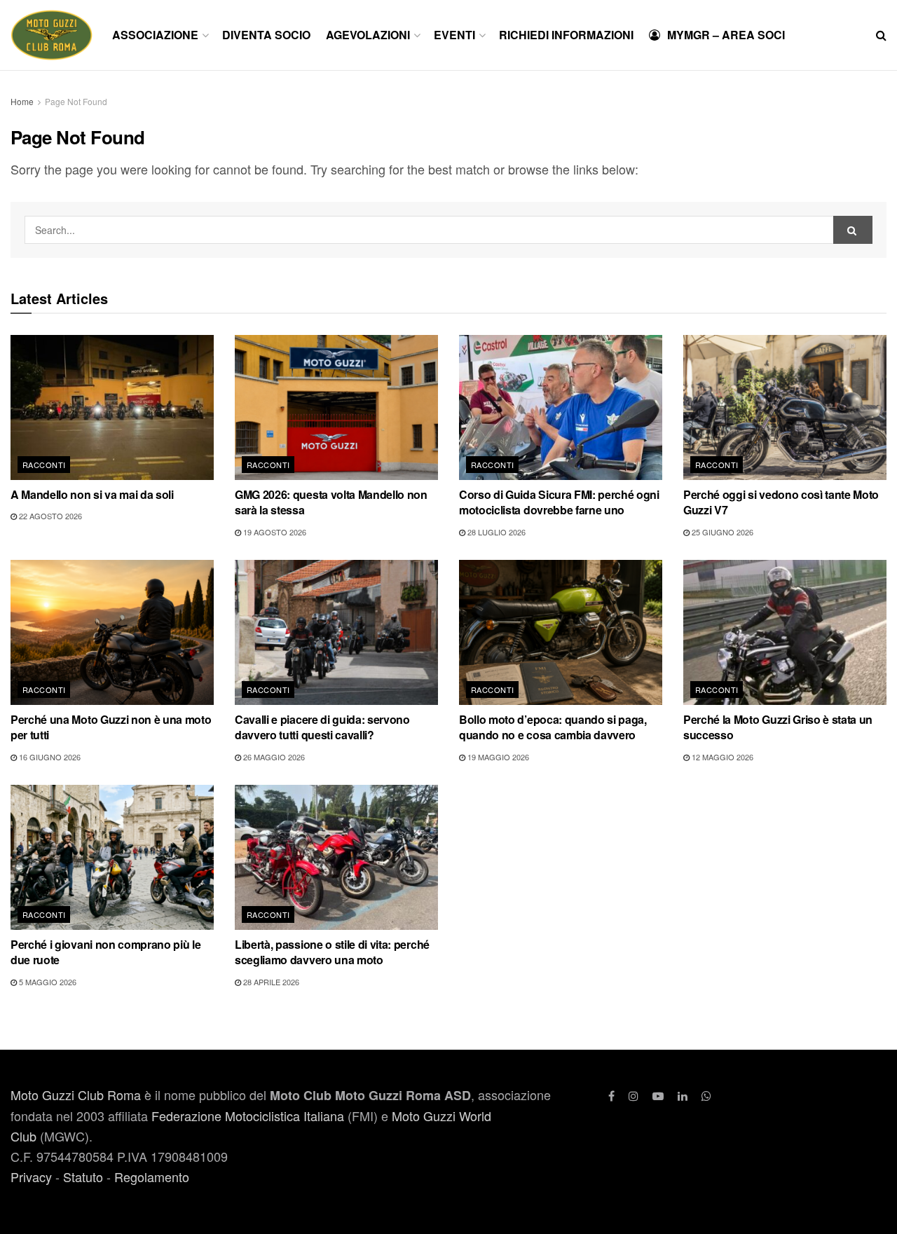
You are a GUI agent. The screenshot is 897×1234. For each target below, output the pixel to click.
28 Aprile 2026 (270, 981)
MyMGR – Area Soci (726, 35)
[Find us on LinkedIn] (682, 1095)
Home (22, 101)
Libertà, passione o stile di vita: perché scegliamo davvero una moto (332, 952)
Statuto (83, 1176)
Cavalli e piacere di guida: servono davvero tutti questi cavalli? (322, 727)
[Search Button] (881, 35)
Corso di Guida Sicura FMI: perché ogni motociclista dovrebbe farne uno (559, 502)
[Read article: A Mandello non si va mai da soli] (112, 407)
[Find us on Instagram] (633, 1095)
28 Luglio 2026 (495, 531)
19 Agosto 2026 (273, 531)
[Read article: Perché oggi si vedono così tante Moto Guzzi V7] (784, 407)
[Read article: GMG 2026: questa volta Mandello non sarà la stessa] (336, 407)
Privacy (31, 1176)
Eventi (454, 35)
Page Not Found (76, 101)
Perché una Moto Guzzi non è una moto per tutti (111, 727)
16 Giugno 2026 (49, 756)
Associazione (155, 35)
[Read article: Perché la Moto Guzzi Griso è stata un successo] (784, 632)
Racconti (44, 464)
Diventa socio (266, 35)
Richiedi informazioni (566, 35)
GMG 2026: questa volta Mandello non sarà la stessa (331, 502)
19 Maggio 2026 (497, 756)
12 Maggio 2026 (721, 756)
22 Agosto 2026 (49, 515)
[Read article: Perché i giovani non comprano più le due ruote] (112, 857)
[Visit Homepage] (52, 35)
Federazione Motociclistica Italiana (247, 1115)
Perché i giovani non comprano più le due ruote (105, 952)
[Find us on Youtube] (658, 1095)
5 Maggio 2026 (46, 981)
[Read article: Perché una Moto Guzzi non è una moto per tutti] (112, 632)
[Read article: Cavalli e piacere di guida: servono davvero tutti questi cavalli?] (336, 632)
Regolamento (151, 1176)
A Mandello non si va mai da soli (92, 494)
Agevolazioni (368, 35)
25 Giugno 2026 (721, 531)
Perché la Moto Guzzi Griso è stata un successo (777, 727)
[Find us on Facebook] (611, 1095)
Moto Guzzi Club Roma (76, 1094)
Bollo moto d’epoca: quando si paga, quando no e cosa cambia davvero (553, 727)
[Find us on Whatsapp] (706, 1095)
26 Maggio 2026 (273, 756)
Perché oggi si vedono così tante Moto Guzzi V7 (781, 502)
